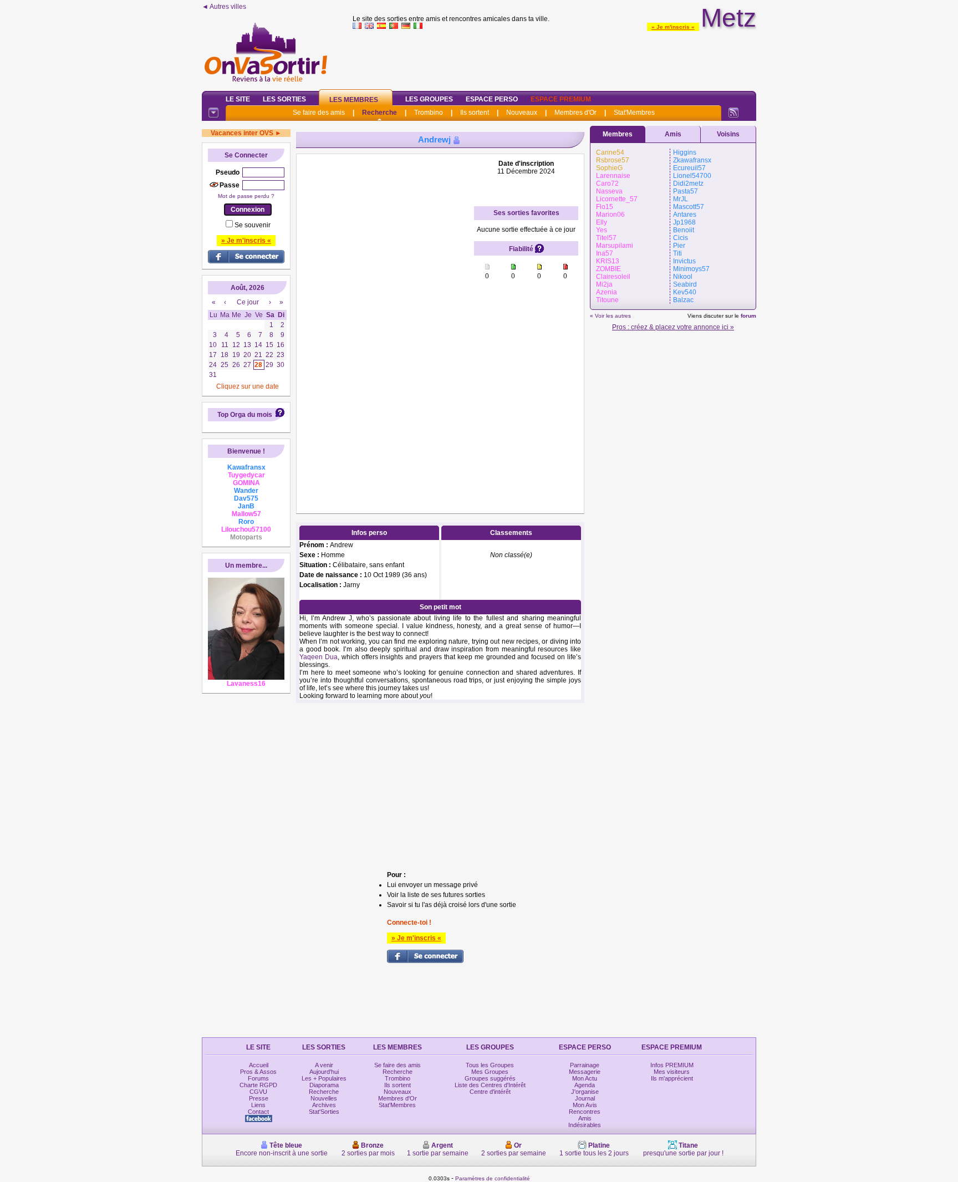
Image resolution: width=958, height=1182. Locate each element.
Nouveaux (521, 112)
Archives (324, 1105)
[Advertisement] (554, 58)
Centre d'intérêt (490, 1091)
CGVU (258, 1091)
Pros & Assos (258, 1071)
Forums (258, 1078)
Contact (258, 1111)
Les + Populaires (324, 1078)
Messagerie (584, 1071)
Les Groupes (429, 99)
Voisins (728, 134)
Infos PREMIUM (672, 1065)
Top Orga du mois (244, 415)
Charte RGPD (258, 1085)
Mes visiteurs (672, 1071)
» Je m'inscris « (673, 27)
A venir (324, 1065)
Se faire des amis (319, 112)
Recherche (379, 112)
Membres (618, 134)
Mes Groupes (489, 1071)
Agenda (584, 1085)
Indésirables (584, 1125)
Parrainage (584, 1065)
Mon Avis (585, 1105)
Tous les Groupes (490, 1065)
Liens (258, 1105)
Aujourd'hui (324, 1071)
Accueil (258, 1065)
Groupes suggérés (490, 1078)
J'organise (585, 1091)
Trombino (428, 112)
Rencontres (584, 1111)
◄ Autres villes (224, 7)
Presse (258, 1098)
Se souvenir (253, 225)
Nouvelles (323, 1098)
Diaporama (324, 1085)
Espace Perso (492, 99)
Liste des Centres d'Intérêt (490, 1085)
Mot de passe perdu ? (246, 196)
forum (748, 316)
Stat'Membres (634, 112)
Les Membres (353, 100)
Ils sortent (474, 112)
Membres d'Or (575, 112)
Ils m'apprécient (672, 1078)
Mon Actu (584, 1078)
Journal (585, 1098)
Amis (673, 134)
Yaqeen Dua (318, 657)
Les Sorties (284, 99)
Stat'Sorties (324, 1111)
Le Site (238, 99)
